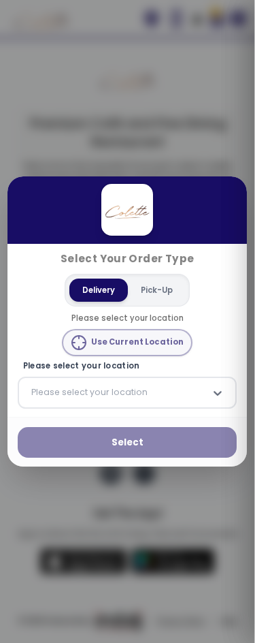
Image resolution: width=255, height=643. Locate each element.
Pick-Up (157, 289)
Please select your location (81, 366)
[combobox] (32, 392)
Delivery (98, 289)
